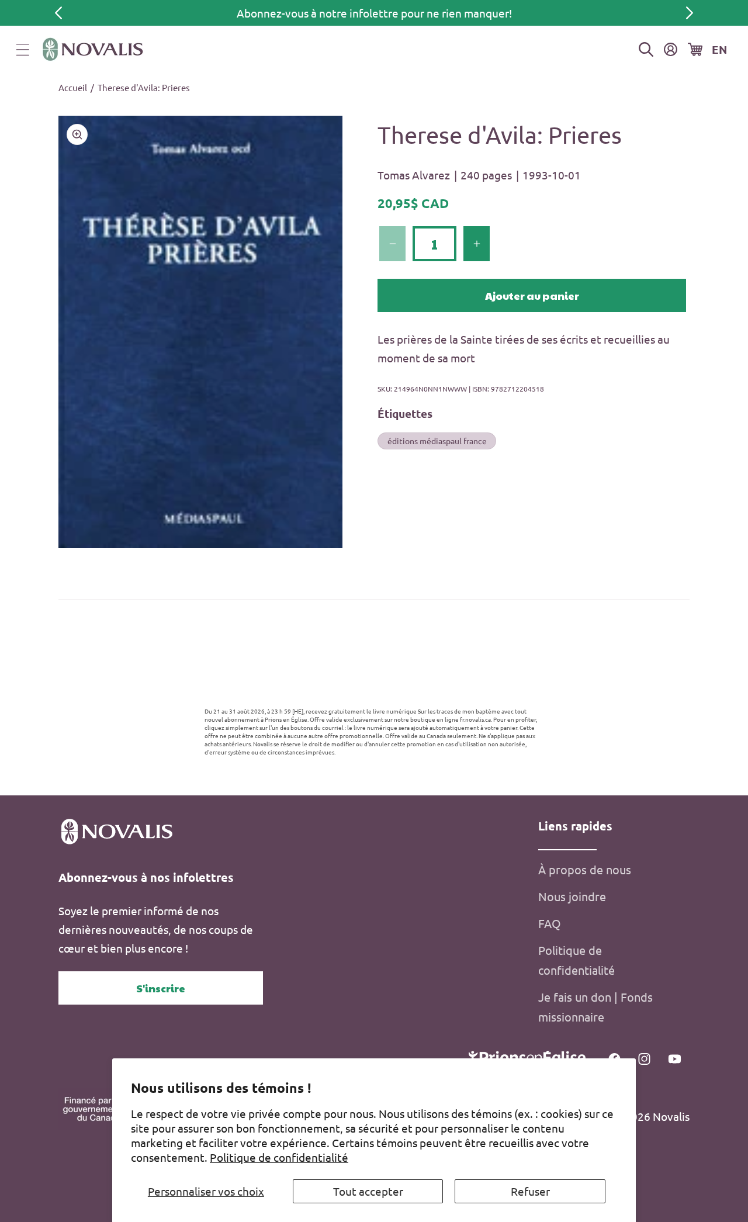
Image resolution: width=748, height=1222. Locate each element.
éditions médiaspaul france (437, 440)
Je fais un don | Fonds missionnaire (595, 1006)
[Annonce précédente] (58, 12)
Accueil (72, 87)
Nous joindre (572, 896)
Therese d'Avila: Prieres (144, 87)
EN (719, 49)
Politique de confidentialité (279, 1157)
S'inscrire (160, 988)
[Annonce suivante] (689, 12)
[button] (23, 49)
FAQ (549, 923)
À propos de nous (584, 869)
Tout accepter (368, 1191)
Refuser (530, 1191)
